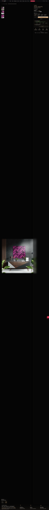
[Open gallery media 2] (2, 12)
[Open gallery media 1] (2, 8)
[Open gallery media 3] (2, 16)
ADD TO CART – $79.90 (43, 17)
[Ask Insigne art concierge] (48, 317)
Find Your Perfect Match (41, 26)
